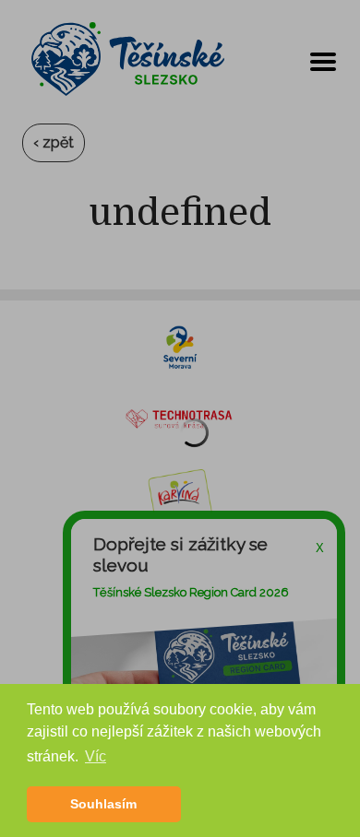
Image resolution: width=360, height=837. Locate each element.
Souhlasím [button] (103, 803)
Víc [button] (95, 756)
